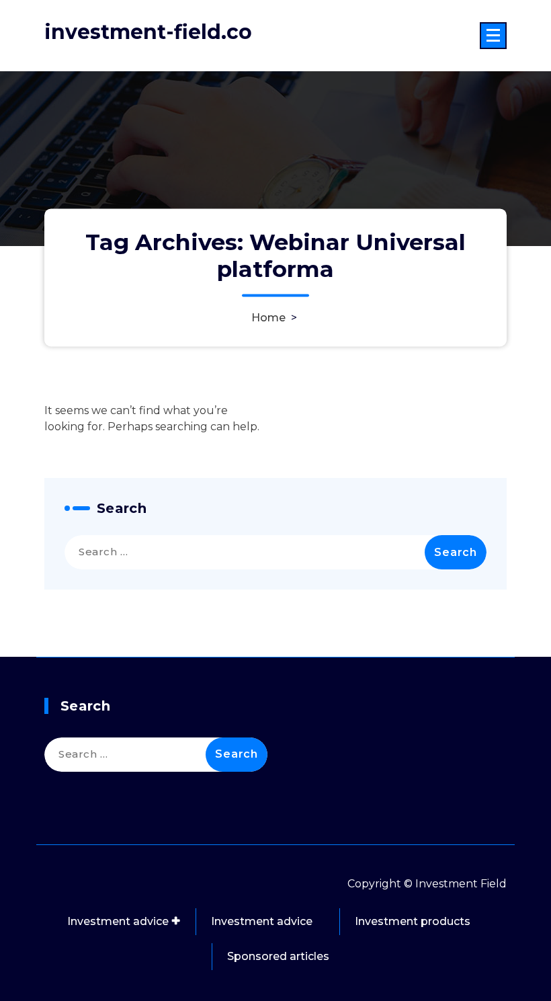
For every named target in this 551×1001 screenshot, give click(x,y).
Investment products (412, 921)
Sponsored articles (278, 956)
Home (268, 317)
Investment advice (118, 921)
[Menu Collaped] (493, 35)
